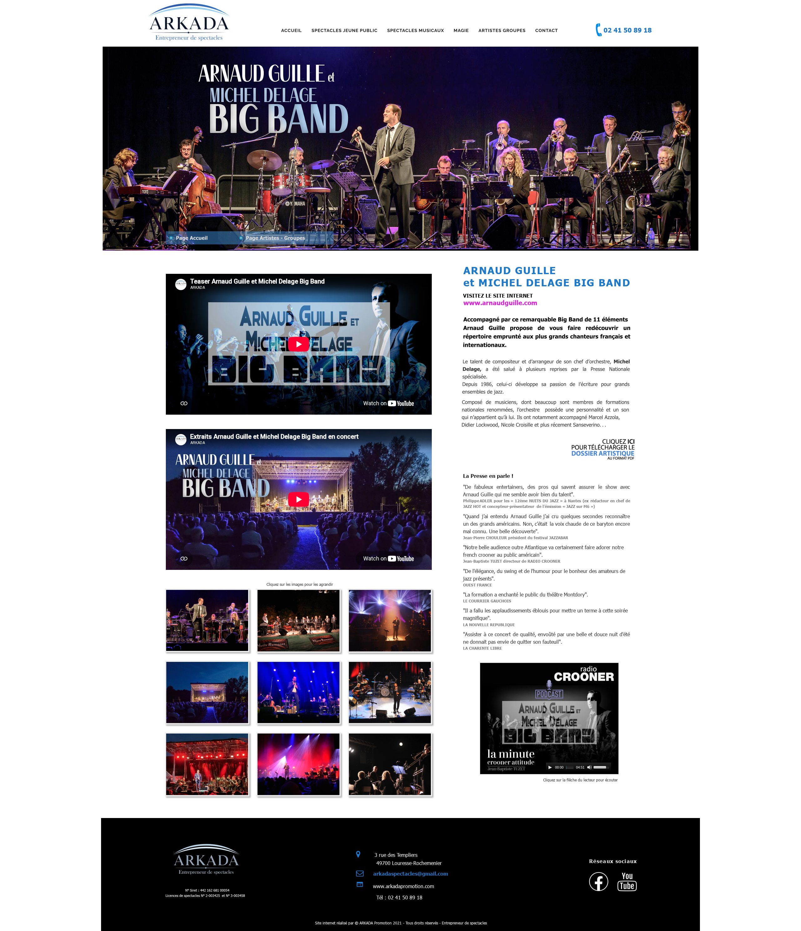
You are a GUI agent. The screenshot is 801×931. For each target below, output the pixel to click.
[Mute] (589, 767)
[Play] (550, 767)
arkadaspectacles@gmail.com (410, 873)
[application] (578, 767)
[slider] (602, 767)
